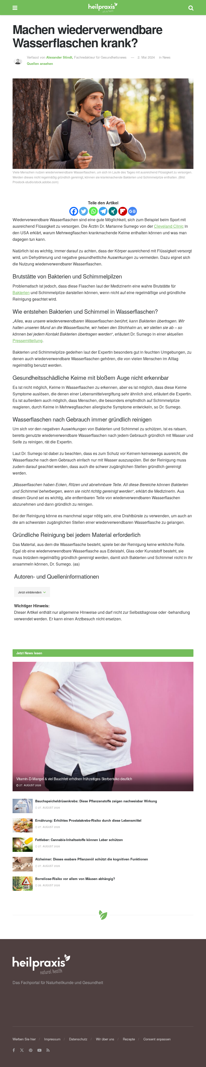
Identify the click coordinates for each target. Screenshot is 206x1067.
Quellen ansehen (40, 63)
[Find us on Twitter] (22, 1050)
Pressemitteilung (27, 340)
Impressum (52, 1039)
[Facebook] (73, 211)
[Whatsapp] (93, 211)
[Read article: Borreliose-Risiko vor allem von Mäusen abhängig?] (23, 883)
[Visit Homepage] (102, 8)
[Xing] (113, 211)
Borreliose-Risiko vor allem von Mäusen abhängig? (75, 878)
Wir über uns (105, 1039)
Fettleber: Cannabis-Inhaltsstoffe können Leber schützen (79, 839)
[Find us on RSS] (48, 1050)
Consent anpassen (157, 1039)
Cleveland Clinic (169, 226)
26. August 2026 (48, 885)
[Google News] (132, 211)
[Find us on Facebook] (14, 1050)
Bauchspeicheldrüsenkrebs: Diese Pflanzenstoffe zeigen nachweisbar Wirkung (96, 801)
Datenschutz (78, 1039)
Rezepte (129, 1039)
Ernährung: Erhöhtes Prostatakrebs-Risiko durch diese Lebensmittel (88, 820)
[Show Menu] (15, 7)
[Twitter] (83, 211)
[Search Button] (190, 7)
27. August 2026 (30, 785)
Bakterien (21, 292)
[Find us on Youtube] (39, 1050)
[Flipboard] (122, 211)
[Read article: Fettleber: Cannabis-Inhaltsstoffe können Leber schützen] (23, 845)
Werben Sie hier (24, 1039)
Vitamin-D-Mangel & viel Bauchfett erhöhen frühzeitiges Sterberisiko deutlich (74, 778)
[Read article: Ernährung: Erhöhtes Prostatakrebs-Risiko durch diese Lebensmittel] (23, 825)
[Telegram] (103, 211)
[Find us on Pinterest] (30, 1050)
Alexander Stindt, (60, 57)
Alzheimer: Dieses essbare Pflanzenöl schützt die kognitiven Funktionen (91, 859)
